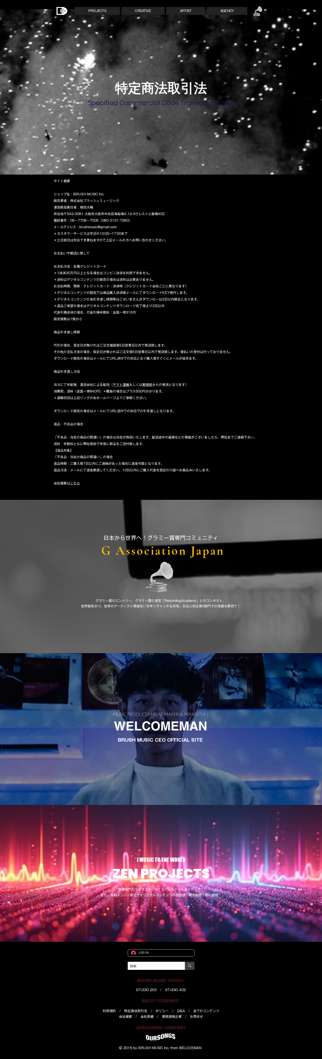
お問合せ (196, 1016)
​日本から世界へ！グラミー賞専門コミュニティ (160, 538)
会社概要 (125, 1016)
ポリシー (162, 1011)
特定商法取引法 (135, 1011)
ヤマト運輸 (121, 384)
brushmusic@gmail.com (98, 227)
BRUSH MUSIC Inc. (153, 1048)
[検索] (190, 966)
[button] (97, 11)
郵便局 (147, 384)
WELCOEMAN (190, 1048)
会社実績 (147, 1016)
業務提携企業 (172, 1016)
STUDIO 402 (175, 990)
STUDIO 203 (146, 990)
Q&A (181, 1011)
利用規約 (109, 1011)
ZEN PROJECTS (161, 873)
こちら (75, 483)
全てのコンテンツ (206, 1011)
